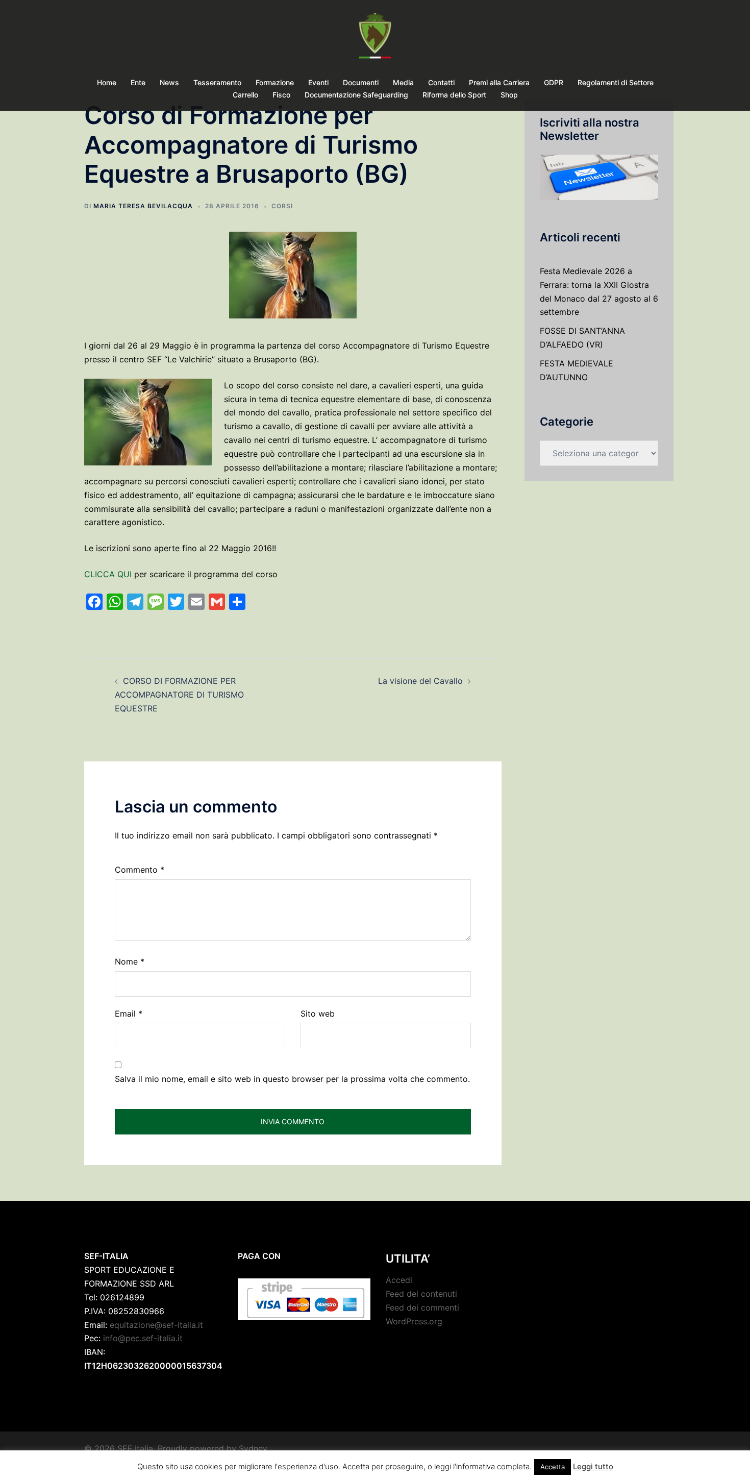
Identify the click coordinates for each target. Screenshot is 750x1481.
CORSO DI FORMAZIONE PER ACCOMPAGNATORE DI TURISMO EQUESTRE (179, 694)
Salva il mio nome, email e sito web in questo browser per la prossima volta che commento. (292, 1079)
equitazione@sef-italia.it (156, 1325)
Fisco (281, 94)
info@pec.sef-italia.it (143, 1338)
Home (106, 82)
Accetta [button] (552, 1467)
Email (128, 1013)
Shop (509, 94)
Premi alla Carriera (499, 82)
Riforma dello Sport (454, 94)
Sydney (253, 1448)
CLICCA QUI (108, 574)
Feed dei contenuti (421, 1294)
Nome (129, 961)
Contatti (441, 82)
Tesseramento (217, 82)
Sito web (318, 1013)
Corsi (282, 206)
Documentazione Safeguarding (356, 94)
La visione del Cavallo (420, 681)
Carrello (245, 94)
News (169, 82)
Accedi (399, 1280)
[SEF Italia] (375, 39)
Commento (139, 870)
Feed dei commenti (422, 1307)
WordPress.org (414, 1321)
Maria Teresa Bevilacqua (143, 206)
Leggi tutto (593, 1466)
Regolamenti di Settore (616, 82)
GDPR (553, 82)
